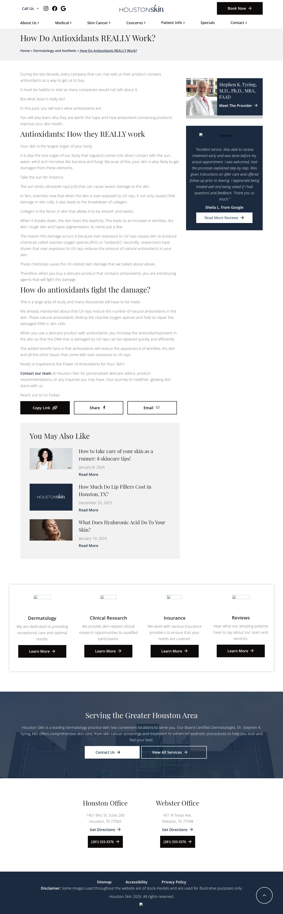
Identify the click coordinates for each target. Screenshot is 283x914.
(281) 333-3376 (102, 842)
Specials (208, 22)
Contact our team (35, 373)
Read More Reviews (221, 217)
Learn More (39, 651)
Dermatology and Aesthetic (54, 50)
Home (25, 50)
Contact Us (105, 752)
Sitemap (104, 881)
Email (148, 407)
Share (95, 407)
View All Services (167, 752)
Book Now (237, 8)
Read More (88, 474)
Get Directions (102, 829)
